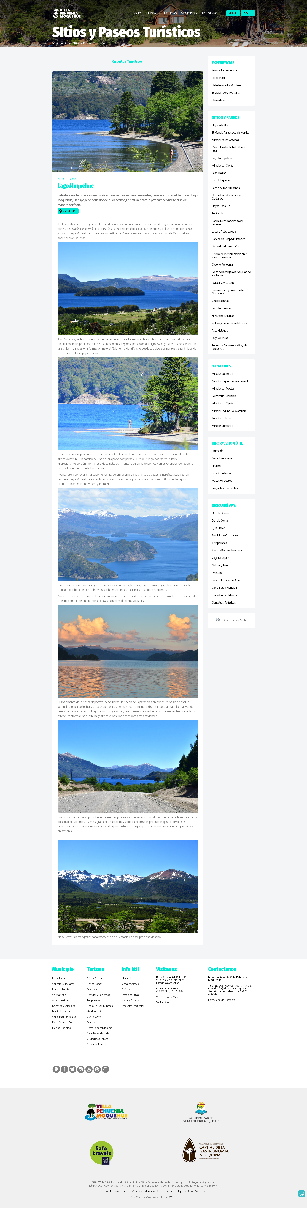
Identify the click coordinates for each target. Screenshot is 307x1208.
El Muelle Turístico (223, 315)
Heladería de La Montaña (226, 85)
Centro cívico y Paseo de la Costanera (228, 291)
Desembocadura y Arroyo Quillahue (227, 197)
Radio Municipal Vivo (63, 1022)
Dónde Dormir (220, 513)
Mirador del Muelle (223, 388)
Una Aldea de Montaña (225, 246)
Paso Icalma (219, 173)
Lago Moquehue (221, 180)
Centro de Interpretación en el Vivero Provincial (229, 255)
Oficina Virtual (59, 994)
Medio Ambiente (61, 1011)
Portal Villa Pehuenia (224, 396)
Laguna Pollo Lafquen (224, 231)
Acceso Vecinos (60, 1000)
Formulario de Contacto (221, 999)
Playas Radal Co (221, 206)
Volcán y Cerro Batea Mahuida (229, 323)
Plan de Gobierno (61, 1027)
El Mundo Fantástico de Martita (230, 132)
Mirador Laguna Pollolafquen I (229, 411)
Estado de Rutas (221, 473)
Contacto (200, 1191)
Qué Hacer (218, 528)
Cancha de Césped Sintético (228, 239)
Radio (234, 13)
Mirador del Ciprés (222, 165)
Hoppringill (218, 77)
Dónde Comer (220, 520)
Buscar (249, 13)
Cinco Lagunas (220, 300)
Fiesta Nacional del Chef (226, 580)
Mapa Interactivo (222, 458)
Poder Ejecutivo (60, 978)
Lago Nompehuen (222, 158)
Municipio (188, 13)
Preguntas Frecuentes (225, 488)
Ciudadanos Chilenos (224, 595)
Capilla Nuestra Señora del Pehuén (227, 222)
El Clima (216, 465)
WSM (172, 1197)
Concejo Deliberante (63, 983)
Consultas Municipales (64, 1016)
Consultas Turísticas (224, 602)
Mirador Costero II (222, 426)
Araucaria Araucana (223, 282)
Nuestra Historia (60, 989)
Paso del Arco (220, 330)
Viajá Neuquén (220, 558)
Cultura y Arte (220, 565)
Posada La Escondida (224, 70)
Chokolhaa (218, 100)
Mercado (150, 1191)
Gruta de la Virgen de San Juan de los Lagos (231, 273)
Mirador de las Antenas (225, 140)
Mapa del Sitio (185, 1191)
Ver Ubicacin (70, 211)
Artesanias (209, 13)
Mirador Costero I (222, 373)
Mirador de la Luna (222, 418)
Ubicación (217, 451)
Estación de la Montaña (226, 92)
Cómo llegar (163, 1001)
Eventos (217, 572)
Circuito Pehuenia (222, 264)
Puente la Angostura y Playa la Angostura (229, 347)
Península (217, 213)
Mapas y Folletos (222, 480)
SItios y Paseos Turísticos (227, 550)
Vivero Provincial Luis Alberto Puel (229, 149)
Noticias (170, 13)
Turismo (151, 13)
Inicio (137, 13)
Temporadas (219, 543)
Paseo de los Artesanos (226, 188)
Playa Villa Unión (221, 125)
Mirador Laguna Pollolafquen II (230, 381)
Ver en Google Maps (167, 996)
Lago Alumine (220, 338)
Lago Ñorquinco (221, 308)
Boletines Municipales (63, 1005)
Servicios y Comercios (225, 535)
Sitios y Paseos (67, 178)
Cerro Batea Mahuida (224, 587)
